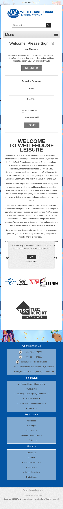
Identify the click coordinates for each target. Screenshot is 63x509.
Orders (31, 440)
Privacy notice (31, 389)
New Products (31, 431)
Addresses (31, 421)
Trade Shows (31, 477)
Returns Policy (32, 399)
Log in (36, 2)
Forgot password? (31, 117)
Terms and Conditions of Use (32, 403)
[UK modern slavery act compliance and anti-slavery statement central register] (31, 318)
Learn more (31, 262)
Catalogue (31, 426)
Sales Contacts (31, 472)
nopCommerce (37, 490)
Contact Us (31, 453)
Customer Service (31, 462)
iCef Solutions (37, 495)
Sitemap (31, 408)
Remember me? (32, 111)
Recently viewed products (31, 435)
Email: (31, 89)
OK (31, 257)
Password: (31, 99)
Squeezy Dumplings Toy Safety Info (31, 394)
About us (31, 458)
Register (27, 2)
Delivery (31, 467)
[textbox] (29, 25)
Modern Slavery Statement (31, 384)
